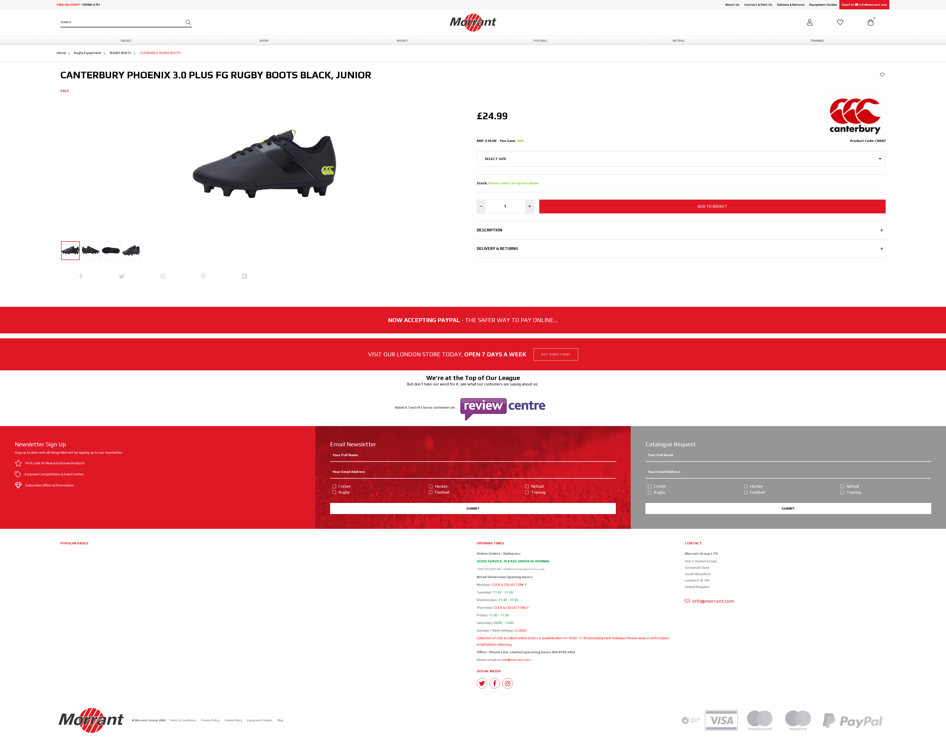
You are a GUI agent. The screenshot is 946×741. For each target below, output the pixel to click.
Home (61, 53)
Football (442, 492)
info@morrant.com (516, 660)
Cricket (344, 486)
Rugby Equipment (87, 53)
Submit (473, 508)
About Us (732, 4)
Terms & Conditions (182, 720)
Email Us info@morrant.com (864, 4)
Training (538, 492)
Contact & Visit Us (758, 4)
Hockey (441, 486)
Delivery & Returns (790, 4)
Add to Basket (712, 206)
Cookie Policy (233, 720)
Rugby (344, 492)
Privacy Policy (210, 720)
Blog (280, 720)
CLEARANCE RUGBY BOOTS (160, 53)
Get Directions (556, 354)
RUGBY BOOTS (120, 53)
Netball (537, 486)
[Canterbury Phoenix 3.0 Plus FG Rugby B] (70, 250)
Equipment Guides (823, 4)
